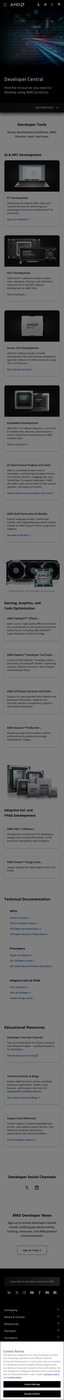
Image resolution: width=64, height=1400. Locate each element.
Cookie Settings (32, 1384)
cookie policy (14, 1377)
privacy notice (51, 1374)
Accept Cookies (32, 1393)
